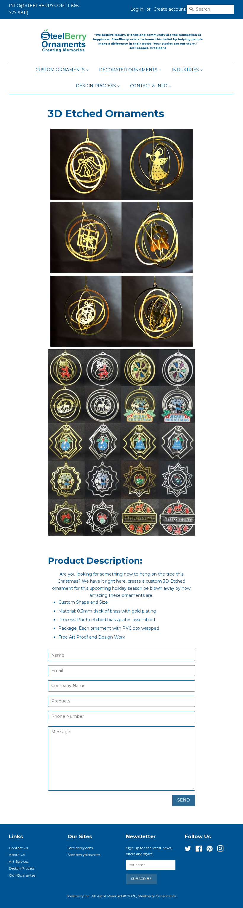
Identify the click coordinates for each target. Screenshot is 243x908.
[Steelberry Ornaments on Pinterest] (209, 850)
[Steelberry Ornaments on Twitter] (188, 850)
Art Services (18, 861)
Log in (136, 9)
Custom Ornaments (61, 69)
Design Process (96, 85)
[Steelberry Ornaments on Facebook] (198, 850)
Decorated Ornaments (129, 69)
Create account (170, 9)
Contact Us (18, 848)
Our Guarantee (22, 875)
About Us (17, 854)
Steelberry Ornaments (157, 896)
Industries (186, 69)
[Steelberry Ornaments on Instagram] (220, 850)
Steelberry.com (80, 848)
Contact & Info (149, 85)
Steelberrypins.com (84, 854)
